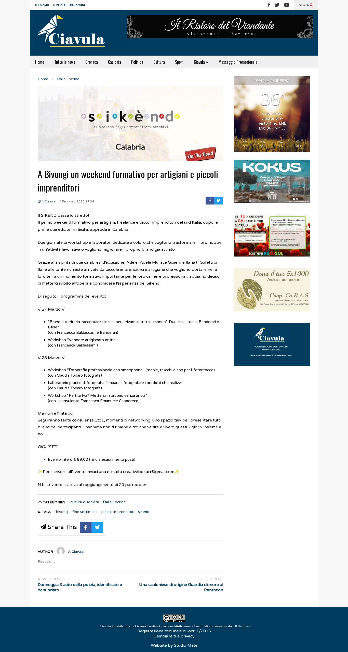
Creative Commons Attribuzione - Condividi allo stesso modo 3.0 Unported (199, 626)
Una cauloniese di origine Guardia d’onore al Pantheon (181, 587)
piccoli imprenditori (117, 511)
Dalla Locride (114, 502)
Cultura (159, 62)
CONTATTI (59, 5)
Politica (137, 62)
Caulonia (114, 62)
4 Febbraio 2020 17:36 (76, 201)
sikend (143, 511)
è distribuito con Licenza (175, 626)
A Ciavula (48, 201)
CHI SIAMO (42, 5)
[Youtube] (286, 5)
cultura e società (84, 502)
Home (39, 62)
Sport (179, 62)
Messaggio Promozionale (238, 62)
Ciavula (200, 62)
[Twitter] (277, 5)
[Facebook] (268, 5)
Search (304, 5)
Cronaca (91, 62)
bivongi (62, 511)
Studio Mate (185, 645)
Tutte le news (64, 62)
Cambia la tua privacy (174, 636)
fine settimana (85, 511)
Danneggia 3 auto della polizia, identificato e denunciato (80, 587)
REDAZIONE (78, 5)
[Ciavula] (73, 33)
